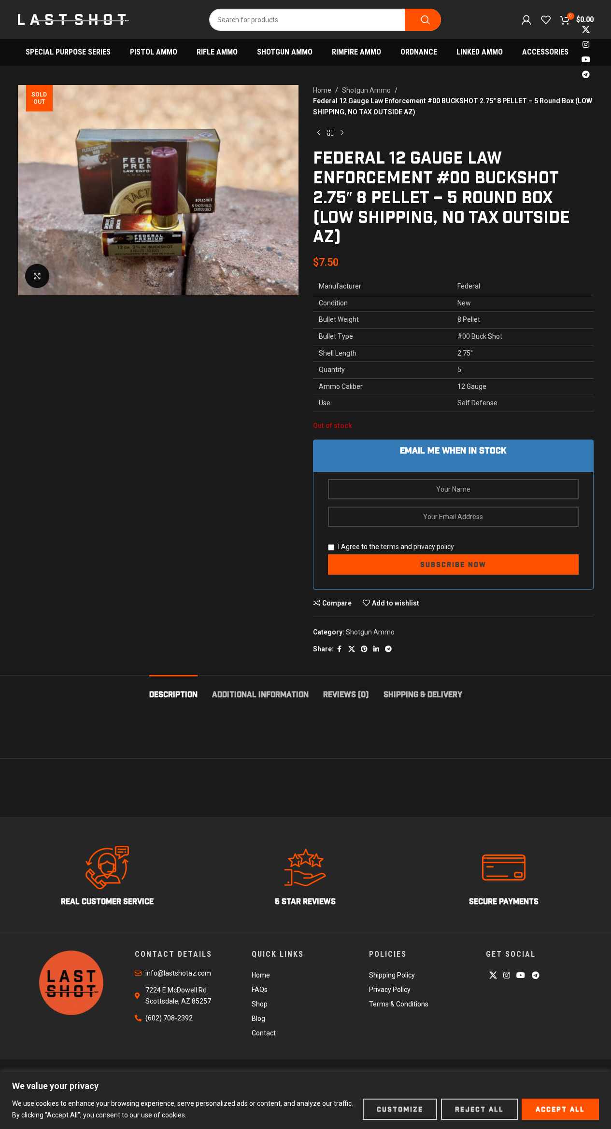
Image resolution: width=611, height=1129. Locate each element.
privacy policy (433, 547)
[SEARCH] (423, 20)
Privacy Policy (390, 989)
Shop (260, 1004)
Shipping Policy (392, 975)
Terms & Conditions (398, 1004)
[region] (305, 1100)
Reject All (479, 1109)
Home (322, 90)
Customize (400, 1109)
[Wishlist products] (545, 19)
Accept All (560, 1109)
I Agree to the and (395, 547)
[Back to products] (330, 132)
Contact (264, 1033)
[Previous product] (319, 132)
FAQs (260, 989)
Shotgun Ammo (366, 90)
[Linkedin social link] (376, 649)
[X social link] (586, 29)
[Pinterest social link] (364, 649)
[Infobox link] (107, 876)
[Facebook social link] (339, 649)
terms (390, 547)
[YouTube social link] (585, 60)
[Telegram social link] (586, 75)
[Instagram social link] (585, 44)
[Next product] (342, 132)
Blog (258, 1018)
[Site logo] (73, 19)
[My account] (526, 19)
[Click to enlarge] (37, 276)
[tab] (173, 689)
